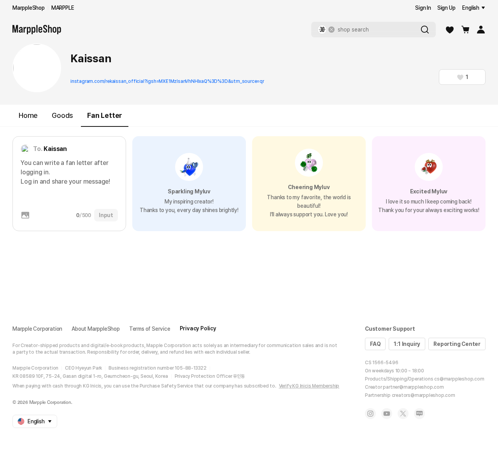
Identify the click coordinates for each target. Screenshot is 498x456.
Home (28, 115)
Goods (62, 115)
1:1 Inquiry (407, 344)
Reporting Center (456, 344)
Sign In (423, 8)
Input (106, 215)
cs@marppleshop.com (459, 379)
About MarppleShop (96, 329)
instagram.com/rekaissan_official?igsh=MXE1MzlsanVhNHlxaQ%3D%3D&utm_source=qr (167, 81)
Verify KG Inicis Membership (309, 386)
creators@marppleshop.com (423, 395)
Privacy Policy (198, 328)
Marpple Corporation (37, 329)
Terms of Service (149, 329)
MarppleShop (28, 8)
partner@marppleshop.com (413, 387)
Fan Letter (104, 115)
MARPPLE (62, 8)
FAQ (375, 344)
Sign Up (446, 8)
